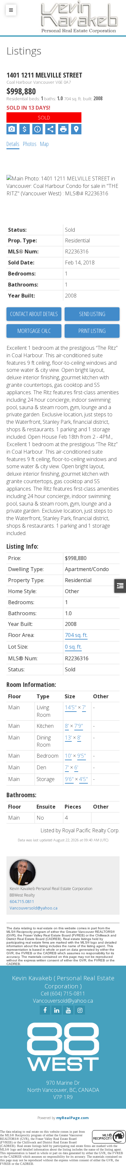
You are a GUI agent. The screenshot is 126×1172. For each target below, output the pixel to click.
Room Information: (31, 684)
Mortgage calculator (33, 331)
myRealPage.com (72, 1117)
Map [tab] (44, 144)
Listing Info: (22, 546)
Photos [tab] (30, 144)
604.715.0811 (22, 901)
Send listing (92, 314)
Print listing (92, 331)
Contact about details (34, 314)
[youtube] (68, 1010)
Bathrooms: (21, 794)
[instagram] (80, 1010)
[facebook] (45, 1010)
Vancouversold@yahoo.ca (34, 908)
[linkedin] (56, 1010)
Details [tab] (12, 144)
